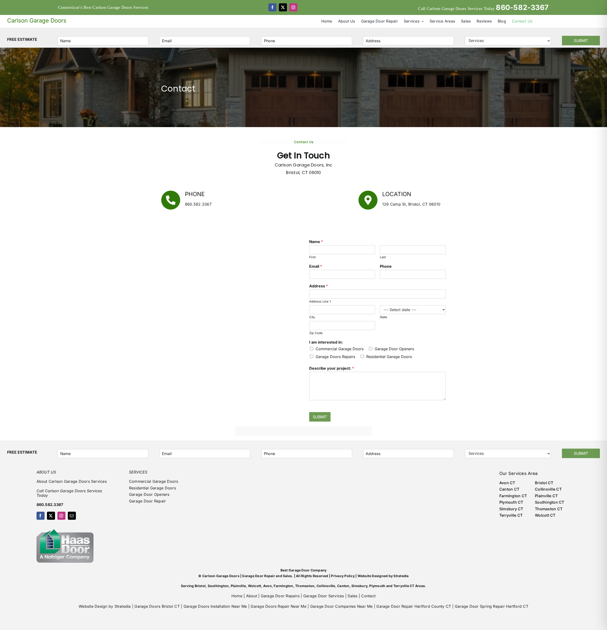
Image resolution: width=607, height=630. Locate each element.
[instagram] (293, 7)
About (251, 595)
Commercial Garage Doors (339, 348)
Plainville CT (546, 495)
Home (236, 595)
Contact (368, 595)
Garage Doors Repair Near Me (278, 606)
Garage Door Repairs (280, 595)
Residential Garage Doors (389, 356)
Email (315, 266)
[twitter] (283, 7)
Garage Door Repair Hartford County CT (413, 606)
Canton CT (509, 489)
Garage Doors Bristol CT (157, 606)
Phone (386, 266)
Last (383, 257)
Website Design (93, 606)
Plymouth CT (511, 502)
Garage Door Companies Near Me (341, 606)
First (312, 257)
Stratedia (401, 576)
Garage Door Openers (394, 348)
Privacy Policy (342, 576)
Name (316, 241)
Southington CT (549, 502)
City (312, 317)
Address (318, 286)
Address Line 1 (320, 301)
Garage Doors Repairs (335, 356)
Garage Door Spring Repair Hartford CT (491, 606)
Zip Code (316, 333)
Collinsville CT (548, 489)
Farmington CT (513, 495)
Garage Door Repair (147, 501)
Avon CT (507, 482)
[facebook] (272, 7)
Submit (581, 40)
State (383, 317)
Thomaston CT (548, 508)
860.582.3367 (198, 204)
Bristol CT (544, 482)
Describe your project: (331, 368)
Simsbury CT (511, 508)
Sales (352, 595)
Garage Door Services (323, 595)
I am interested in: (326, 342)
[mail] (72, 516)
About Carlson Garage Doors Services (72, 481)
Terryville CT (511, 515)
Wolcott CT (545, 515)
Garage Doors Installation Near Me (215, 606)
